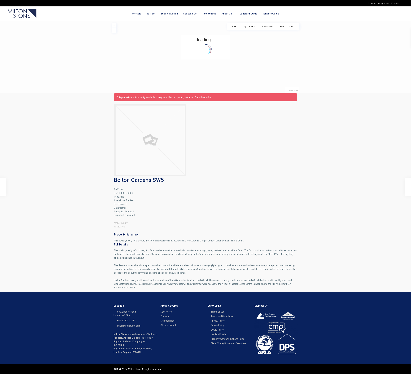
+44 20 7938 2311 (126, 320)
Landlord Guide (248, 13)
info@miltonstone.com (128, 325)
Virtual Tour (120, 226)
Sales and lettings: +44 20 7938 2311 (385, 3)
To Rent (151, 13)
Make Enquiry (121, 223)
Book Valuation (169, 13)
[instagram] (30, 3)
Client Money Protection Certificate (228, 343)
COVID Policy (217, 329)
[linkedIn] (24, 3)
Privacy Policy (218, 320)
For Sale (136, 13)
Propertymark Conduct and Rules (227, 339)
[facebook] (11, 3)
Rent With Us (209, 13)
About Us (227, 13)
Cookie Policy (217, 325)
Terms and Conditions (222, 316)
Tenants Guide (270, 13)
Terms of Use (217, 311)
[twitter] (17, 3)
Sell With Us (190, 13)
